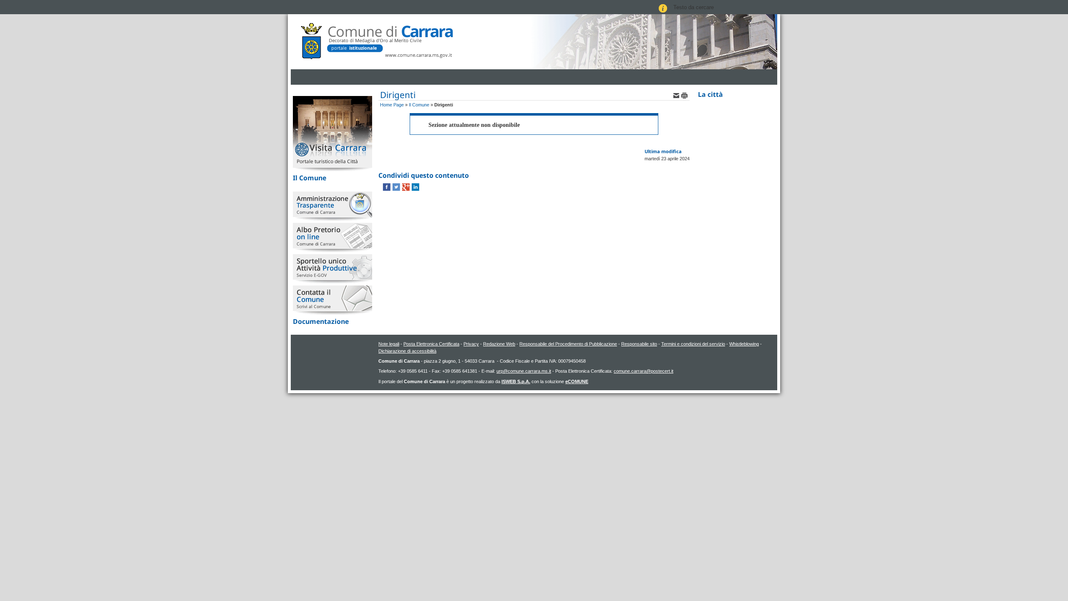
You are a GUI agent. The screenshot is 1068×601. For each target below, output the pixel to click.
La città (710, 94)
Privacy (471, 343)
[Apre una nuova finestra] (387, 186)
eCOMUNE (576, 381)
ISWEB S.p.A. (515, 381)
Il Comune (309, 177)
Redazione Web (499, 343)
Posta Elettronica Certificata (431, 343)
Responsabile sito (639, 343)
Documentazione (321, 321)
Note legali (388, 343)
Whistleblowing (744, 343)
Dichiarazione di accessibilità (407, 351)
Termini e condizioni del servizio (693, 343)
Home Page (392, 104)
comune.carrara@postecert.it (643, 371)
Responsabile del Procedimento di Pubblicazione (568, 343)
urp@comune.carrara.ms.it (523, 371)
